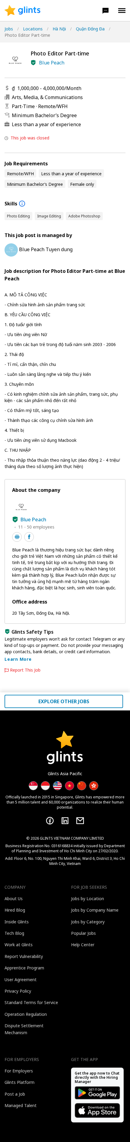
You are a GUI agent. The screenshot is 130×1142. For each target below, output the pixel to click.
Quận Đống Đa (90, 29)
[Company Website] (16, 536)
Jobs (9, 29)
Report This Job (25, 670)
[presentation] (23, 10)
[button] (105, 10)
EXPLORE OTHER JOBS (63, 701)
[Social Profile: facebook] (29, 536)
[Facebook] (50, 821)
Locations (33, 29)
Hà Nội (59, 29)
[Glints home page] (23, 10)
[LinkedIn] (65, 821)
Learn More (18, 659)
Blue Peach (51, 62)
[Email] (80, 821)
